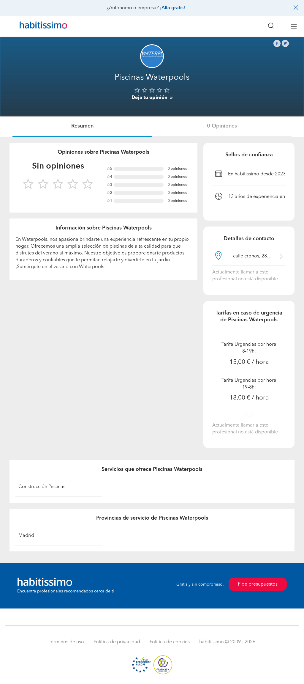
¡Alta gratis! (172, 8)
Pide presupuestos (258, 584)
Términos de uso (66, 642)
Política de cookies (170, 642)
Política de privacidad (117, 642)
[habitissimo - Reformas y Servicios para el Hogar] (41, 26)
